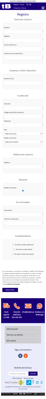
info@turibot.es (28, 312)
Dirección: (7, 104)
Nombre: (7, 27)
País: (5, 129)
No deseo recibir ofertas (24, 249)
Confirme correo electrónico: (13, 53)
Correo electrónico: (10, 45)
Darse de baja (28, 378)
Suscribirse (18, 378)
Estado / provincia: (10, 138)
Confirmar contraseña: (11, 219)
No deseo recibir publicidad (24, 244)
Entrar (22, 4)
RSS (26, 356)
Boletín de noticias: (10, 187)
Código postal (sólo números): (14, 112)
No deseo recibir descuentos (24, 254)
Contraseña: (8, 210)
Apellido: (7, 36)
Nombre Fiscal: (9, 78)
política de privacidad (13, 284)
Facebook (20, 356)
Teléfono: (7, 162)
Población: (7, 121)
